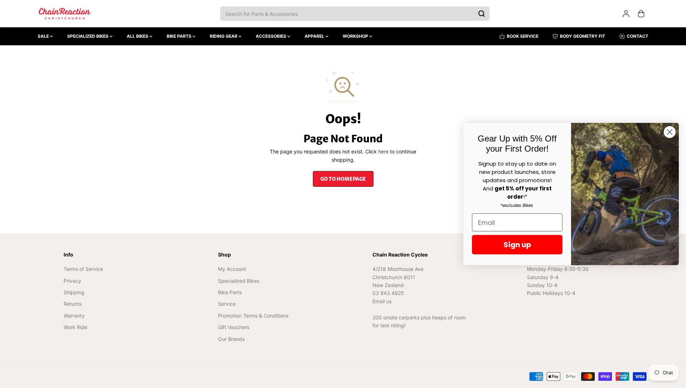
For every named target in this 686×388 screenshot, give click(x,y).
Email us (381, 301)
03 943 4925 (388, 293)
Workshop (356, 36)
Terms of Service (83, 269)
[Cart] (641, 13)
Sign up (517, 245)
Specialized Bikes (88, 36)
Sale (44, 36)
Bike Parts (180, 36)
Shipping (74, 292)
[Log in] (626, 13)
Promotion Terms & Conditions (253, 316)
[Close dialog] (669, 132)
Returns (73, 304)
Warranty (74, 316)
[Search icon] (482, 13)
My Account (232, 269)
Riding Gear (224, 36)
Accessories (271, 36)
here (383, 151)
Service (227, 304)
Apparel (315, 36)
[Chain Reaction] (65, 14)
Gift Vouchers (233, 327)
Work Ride (75, 327)
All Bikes (138, 36)
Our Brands (231, 339)
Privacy (72, 281)
